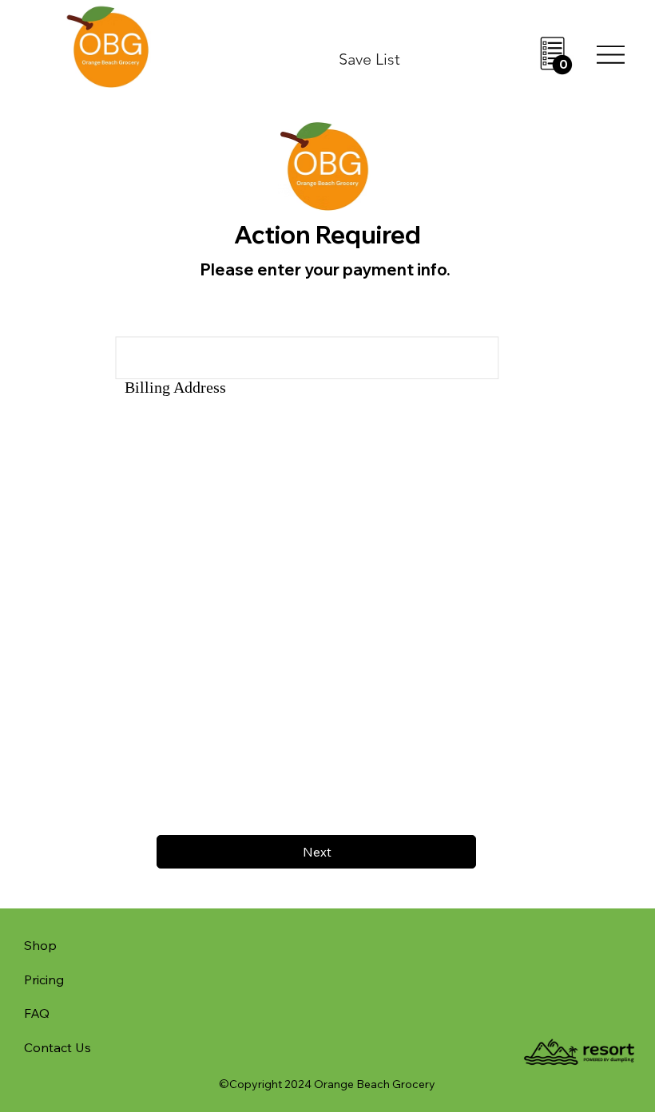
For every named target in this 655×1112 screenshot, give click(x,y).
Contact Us (57, 1047)
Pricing (44, 979)
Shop (40, 945)
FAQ (37, 1013)
